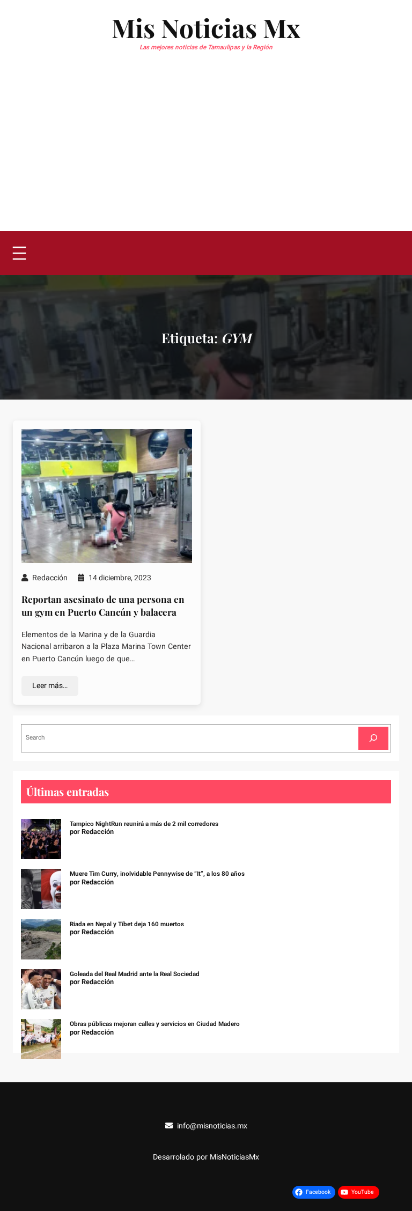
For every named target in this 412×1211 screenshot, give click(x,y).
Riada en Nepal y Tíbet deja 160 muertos (127, 924)
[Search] (373, 738)
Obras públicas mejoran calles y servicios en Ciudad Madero (155, 1024)
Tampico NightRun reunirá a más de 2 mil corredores (144, 824)
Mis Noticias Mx (206, 27)
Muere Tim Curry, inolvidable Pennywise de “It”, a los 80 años (157, 873)
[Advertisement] (206, 151)
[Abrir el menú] (19, 253)
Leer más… (50, 685)
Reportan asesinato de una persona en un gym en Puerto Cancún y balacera (103, 605)
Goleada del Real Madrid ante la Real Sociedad (135, 974)
